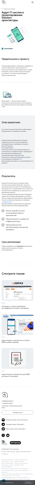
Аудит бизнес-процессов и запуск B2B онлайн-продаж (16, 341)
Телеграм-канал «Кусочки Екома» (17, 420)
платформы (5, 202)
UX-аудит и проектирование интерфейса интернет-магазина (15, 307)
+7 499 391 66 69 (7, 403)
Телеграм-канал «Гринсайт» (15, 424)
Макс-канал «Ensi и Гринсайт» (16, 429)
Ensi (20, 159)
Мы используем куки (8, 482)
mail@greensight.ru (8, 401)
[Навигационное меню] (32, 2)
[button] (17, 412)
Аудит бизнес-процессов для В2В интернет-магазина (16, 375)
